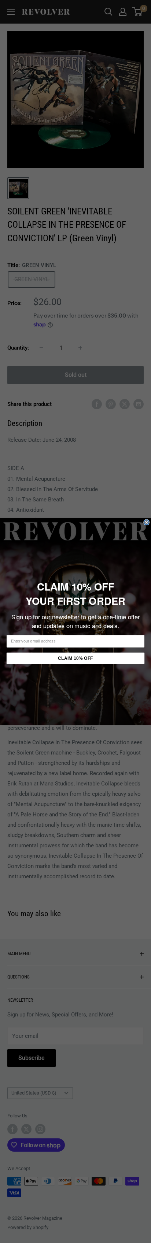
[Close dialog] (146, 522)
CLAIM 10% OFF (75, 658)
